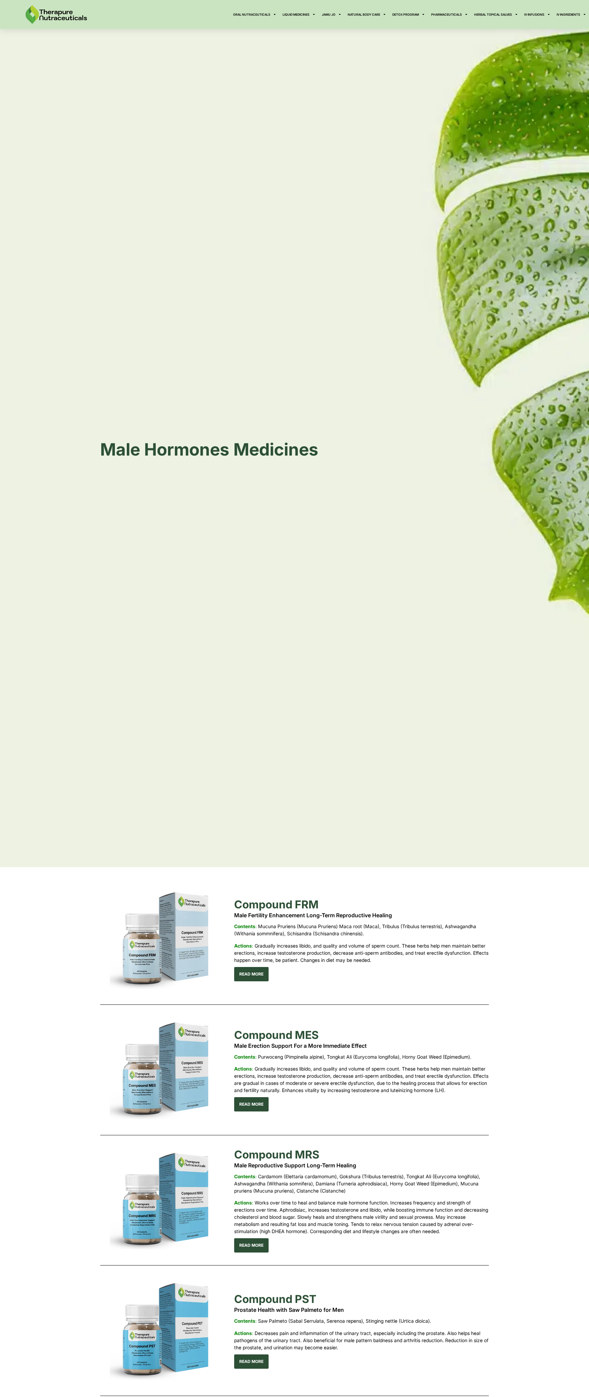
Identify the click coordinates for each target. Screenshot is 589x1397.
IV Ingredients (568, 14)
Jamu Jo (328, 14)
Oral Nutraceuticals (251, 14)
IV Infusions (534, 14)
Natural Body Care (364, 14)
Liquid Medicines (296, 14)
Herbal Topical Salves (493, 14)
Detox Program (405, 14)
